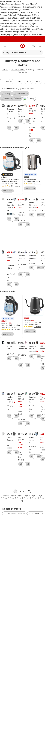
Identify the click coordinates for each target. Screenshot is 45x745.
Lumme (8, 442)
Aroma (29, 207)
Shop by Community (22, 23)
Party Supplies (32, 20)
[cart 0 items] (40, 45)
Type (38, 81)
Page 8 (13, 498)
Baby (11, 12)
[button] (7, 174)
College (9, 4)
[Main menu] (5, 45)
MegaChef (30, 124)
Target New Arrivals (8, 1)
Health (15, 15)
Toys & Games (13, 18)
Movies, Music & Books (16, 20)
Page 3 (20, 495)
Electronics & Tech (27, 18)
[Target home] (22, 45)
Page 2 (13, 495)
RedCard (18, 34)
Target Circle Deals (29, 29)
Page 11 (35, 498)
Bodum (19, 114)
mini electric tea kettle (16, 513)
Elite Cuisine (19, 457)
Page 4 (27, 495)
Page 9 (20, 498)
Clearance (15, 26)
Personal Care (25, 12)
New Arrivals (25, 26)
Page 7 (6, 498)
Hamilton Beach (41, 114)
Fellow (30, 442)
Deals (8, 26)
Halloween (17, 4)
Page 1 (6, 495)
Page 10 (27, 498)
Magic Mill (41, 361)
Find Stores (37, 34)
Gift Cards (9, 23)
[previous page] (15, 491)
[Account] (33, 45)
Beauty (16, 12)
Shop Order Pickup (10, 31)
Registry (10, 34)
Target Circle (27, 34)
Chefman (8, 114)
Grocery (16, 9)
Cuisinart (19, 351)
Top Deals (16, 29)
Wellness (21, 15)
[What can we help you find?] (22, 52)
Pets (10, 15)
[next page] (30, 491)
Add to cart (7, 191)
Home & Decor (17, 7)
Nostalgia (29, 351)
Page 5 (34, 495)
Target (5, 69)
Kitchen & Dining (30, 7)
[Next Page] (41, 513)
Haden (41, 260)
